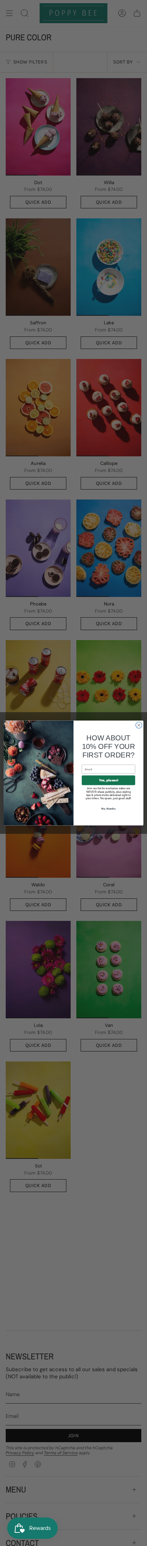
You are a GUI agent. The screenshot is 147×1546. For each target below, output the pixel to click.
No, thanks (108, 808)
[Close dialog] (139, 725)
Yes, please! (108, 780)
